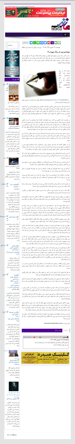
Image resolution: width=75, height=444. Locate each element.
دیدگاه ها (66, 330)
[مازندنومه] (60, 24)
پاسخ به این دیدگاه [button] (27, 337)
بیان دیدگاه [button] (58, 330)
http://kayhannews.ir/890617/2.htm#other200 (55, 100)
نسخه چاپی (25, 43)
